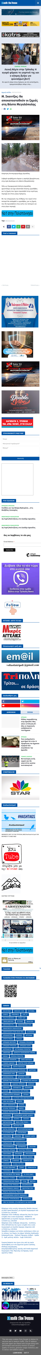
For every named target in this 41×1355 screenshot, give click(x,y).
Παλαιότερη (34, 285)
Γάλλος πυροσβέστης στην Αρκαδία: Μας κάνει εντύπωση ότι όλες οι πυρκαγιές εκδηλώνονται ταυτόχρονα (29, 724)
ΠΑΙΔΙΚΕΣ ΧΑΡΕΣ (30, 1136)
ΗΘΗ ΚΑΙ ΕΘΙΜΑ (8, 1101)
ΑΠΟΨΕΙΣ (19, 1035)
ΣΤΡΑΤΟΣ (6, 1160)
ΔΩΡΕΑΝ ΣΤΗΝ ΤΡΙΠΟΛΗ (11, 1080)
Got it (26, 1353)
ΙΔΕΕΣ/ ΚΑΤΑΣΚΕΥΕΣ (9, 1105)
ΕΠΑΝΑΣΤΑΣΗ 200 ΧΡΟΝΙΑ (20, 1091)
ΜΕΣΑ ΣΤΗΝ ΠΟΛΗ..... (22, 1122)
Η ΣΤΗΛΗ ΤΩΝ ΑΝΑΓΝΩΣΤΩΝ (23, 1098)
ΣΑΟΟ (17, 1157)
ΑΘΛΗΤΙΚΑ (30, 1021)
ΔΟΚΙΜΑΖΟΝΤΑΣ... (8, 1077)
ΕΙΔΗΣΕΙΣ (6, 1084)
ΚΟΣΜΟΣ (16, 1119)
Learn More (17, 1353)
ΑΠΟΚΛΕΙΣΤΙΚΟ (8, 1035)
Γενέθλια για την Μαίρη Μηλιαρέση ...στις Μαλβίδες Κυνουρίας (17, 509)
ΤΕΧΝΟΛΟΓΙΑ (32, 1167)
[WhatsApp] (11, 109)
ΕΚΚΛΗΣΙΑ (6, 1087)
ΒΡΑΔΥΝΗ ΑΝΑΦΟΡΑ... (10, 1060)
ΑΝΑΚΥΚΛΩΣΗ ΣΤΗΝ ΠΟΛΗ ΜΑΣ (13, 1032)
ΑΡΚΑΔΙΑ (19, 1039)
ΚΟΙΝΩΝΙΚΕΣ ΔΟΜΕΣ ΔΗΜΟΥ (23, 1115)
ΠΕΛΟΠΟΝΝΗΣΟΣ (8, 1147)
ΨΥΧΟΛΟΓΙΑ (27, 1199)
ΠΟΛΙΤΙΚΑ (32, 1147)
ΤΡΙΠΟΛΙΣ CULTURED (25, 1178)
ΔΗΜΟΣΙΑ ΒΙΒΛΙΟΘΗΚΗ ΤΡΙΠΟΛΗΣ (14, 1070)
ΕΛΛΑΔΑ (5, 1091)
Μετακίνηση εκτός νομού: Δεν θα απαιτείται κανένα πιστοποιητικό (28, 762)
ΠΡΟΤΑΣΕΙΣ (18, 1153)
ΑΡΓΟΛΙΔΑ (29, 1035)
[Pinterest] (23, 226)
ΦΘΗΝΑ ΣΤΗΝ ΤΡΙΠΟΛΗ (11, 1185)
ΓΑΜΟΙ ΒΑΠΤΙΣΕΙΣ (26, 1060)
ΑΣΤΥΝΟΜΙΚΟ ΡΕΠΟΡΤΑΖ (23, 1049)
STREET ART (21, 1018)
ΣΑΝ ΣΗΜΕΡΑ (7, 1157)
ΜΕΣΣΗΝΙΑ (6, 1126)
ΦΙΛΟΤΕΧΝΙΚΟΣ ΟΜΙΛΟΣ (11, 1188)
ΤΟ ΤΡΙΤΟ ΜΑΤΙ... (29, 1174)
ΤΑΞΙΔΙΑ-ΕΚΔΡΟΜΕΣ (9, 1167)
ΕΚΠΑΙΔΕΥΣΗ (17, 1087)
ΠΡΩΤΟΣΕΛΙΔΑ (30, 1153)
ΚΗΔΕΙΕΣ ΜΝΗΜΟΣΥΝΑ (10, 1112)
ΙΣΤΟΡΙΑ (21, 1105)
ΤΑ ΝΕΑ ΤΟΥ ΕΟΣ (18, 1164)
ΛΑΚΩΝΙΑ (26, 1119)
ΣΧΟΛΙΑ (30, 712)
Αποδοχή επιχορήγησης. (9, 1247)
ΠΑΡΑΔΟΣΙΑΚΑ (7, 1143)
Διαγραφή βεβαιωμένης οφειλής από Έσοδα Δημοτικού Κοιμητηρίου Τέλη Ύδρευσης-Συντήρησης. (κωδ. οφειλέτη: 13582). (20, 1251)
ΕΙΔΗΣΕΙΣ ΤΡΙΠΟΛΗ (18, 1084)
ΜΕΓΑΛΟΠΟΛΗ (16, 92)
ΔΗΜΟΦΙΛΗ (11, 712)
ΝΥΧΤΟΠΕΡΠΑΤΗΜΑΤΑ (25, 1129)
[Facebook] (5, 109)
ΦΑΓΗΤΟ (33, 1181)
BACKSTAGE (7, 1011)
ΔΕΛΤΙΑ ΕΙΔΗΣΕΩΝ (19, 1067)
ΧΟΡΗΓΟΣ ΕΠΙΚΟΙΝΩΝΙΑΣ (11, 1199)
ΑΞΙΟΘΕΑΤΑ (30, 1032)
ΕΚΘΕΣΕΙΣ (31, 1084)
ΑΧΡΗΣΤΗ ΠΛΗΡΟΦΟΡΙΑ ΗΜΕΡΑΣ (24, 1053)
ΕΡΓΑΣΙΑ (25, 1094)
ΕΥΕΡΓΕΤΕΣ (6, 1098)
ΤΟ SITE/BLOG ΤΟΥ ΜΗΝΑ (11, 1174)
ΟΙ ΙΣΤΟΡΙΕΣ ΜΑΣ (8, 1133)
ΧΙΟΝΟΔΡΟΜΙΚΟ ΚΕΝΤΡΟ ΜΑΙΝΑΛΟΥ (15, 1195)
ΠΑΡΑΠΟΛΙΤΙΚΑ (20, 1143)
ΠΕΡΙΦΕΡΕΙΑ (22, 1147)
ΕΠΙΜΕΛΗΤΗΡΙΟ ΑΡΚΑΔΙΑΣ (11, 1094)
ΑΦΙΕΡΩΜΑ (6, 1053)
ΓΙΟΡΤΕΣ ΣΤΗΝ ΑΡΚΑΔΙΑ (25, 1063)
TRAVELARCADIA (8, 1021)
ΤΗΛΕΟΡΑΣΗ (7, 1171)
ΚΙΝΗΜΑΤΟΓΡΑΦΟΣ (28, 1112)
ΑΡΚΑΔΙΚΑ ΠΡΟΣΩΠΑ (9, 1046)
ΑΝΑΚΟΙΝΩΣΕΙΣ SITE (24, 1025)
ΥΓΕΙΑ (24, 1181)
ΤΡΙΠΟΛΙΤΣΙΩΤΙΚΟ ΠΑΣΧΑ (11, 1181)
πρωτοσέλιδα (14, 942)
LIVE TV (25, 1014)
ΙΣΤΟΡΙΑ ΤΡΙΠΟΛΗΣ (9, 1108)
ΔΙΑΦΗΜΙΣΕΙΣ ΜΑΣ (9, 1074)
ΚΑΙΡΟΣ (21, 1108)
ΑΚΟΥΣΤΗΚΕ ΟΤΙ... (8, 1025)
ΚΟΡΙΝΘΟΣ (6, 1119)
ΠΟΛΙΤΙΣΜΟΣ (7, 1153)
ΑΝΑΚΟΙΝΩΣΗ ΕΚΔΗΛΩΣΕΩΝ (12, 1028)
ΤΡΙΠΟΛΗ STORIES (9, 1178)
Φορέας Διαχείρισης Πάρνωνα (13, 1192)
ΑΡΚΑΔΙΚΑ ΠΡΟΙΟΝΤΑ (26, 1042)
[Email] (28, 226)
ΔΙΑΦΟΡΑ (21, 1074)
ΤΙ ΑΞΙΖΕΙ (17, 1171)
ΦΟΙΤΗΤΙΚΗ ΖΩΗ (27, 1188)
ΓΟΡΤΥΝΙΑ (6, 1067)
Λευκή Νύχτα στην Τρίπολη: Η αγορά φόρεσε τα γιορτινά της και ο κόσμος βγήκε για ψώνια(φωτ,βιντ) (20, 74)
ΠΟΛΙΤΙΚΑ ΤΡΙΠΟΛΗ (25, 1150)
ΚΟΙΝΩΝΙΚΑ (7, 1115)
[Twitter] (8, 109)
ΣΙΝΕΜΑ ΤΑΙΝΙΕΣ (27, 1157)
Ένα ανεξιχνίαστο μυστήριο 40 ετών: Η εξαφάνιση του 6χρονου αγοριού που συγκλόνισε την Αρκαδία (30, 744)
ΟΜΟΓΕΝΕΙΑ (7, 1136)
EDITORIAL (31, 1011)
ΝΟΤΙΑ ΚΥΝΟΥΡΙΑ (8, 1129)
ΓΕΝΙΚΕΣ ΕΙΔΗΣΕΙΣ (9, 1063)
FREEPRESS (15, 1014)
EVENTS (5, 1014)
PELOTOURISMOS (8, 1018)
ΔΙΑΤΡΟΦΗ (32, 1070)
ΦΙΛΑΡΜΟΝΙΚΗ (27, 1185)
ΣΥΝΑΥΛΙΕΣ (15, 1160)
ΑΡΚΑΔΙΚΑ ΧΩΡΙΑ (25, 1046)
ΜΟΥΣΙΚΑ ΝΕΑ (18, 1126)
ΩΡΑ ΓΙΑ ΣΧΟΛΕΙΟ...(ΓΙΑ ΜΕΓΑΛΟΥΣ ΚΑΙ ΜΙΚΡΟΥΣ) (18, 1202)
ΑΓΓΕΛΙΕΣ (20, 1021)
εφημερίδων (23, 942)
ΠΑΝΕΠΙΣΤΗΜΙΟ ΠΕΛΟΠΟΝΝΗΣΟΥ (14, 1140)
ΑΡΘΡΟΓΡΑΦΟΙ (8, 1039)
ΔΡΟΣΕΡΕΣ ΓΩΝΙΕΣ (24, 1077)
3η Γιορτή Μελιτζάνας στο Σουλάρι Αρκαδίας (18, 519)
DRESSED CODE (19, 1011)
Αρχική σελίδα (6, 92)
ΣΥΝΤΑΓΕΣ (6, 1164)
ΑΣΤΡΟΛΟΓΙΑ (7, 1049)
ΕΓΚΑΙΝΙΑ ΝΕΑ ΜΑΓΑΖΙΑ (29, 1080)
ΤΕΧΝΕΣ (21, 1167)
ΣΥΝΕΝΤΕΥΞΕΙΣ (27, 1160)
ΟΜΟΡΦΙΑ (18, 1136)
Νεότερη (5, 285)
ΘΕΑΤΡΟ (19, 1101)
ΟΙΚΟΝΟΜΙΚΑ (22, 1133)
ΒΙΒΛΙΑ (5, 1056)
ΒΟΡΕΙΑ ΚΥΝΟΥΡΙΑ (17, 1056)
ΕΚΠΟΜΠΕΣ (28, 1087)
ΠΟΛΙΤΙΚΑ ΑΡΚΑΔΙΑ (9, 1150)
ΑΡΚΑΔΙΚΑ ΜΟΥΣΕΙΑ (9, 1042)
